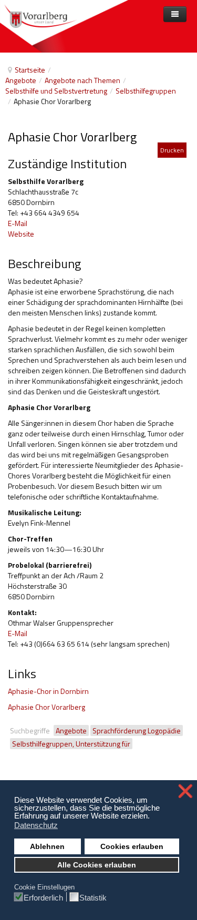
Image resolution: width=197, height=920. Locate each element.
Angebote (20, 80)
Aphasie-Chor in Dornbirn (48, 691)
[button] (152, 817)
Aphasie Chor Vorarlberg (46, 706)
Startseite (30, 69)
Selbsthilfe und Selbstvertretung (56, 90)
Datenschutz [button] (36, 825)
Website (21, 233)
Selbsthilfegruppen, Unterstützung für (71, 743)
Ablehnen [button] (47, 847)
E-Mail (17, 223)
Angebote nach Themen (82, 80)
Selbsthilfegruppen (146, 90)
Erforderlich (43, 897)
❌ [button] (185, 791)
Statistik (93, 897)
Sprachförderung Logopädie (136, 730)
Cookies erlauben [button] (131, 847)
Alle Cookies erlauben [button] (96, 865)
